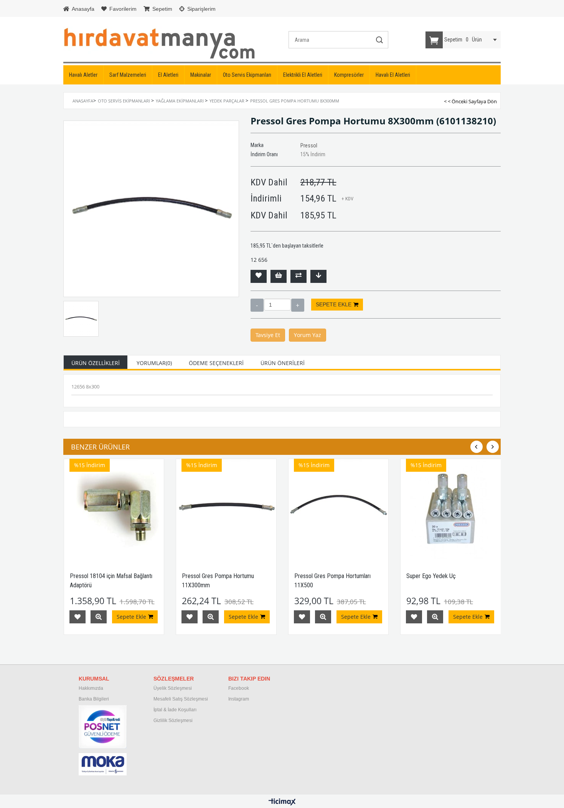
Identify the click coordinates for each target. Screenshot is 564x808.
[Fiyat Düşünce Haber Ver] (318, 276)
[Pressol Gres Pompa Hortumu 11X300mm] (226, 509)
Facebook (238, 688)
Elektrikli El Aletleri (302, 75)
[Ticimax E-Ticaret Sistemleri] (282, 802)
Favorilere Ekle (77, 616)
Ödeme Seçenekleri (216, 363)
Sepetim (161, 9)
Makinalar (200, 75)
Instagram (238, 699)
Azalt (257, 305)
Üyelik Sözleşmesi (172, 688)
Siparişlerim (201, 9)
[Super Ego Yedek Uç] (451, 509)
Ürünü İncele (99, 616)
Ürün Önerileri (283, 363)
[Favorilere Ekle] (259, 276)
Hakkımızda (91, 688)
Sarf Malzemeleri (127, 75)
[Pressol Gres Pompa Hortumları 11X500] (339, 509)
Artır (297, 305)
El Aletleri (168, 75)
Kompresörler (349, 75)
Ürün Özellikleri (95, 363)
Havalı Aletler (83, 75)
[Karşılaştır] (298, 276)
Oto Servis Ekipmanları (247, 75)
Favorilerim (122, 9)
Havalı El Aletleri (393, 75)
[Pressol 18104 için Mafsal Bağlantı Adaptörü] (114, 509)
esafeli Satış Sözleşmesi (182, 699)
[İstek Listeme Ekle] (278, 276)
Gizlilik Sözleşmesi (173, 720)
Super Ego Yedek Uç (431, 576)
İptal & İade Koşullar (174, 709)
